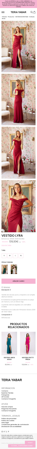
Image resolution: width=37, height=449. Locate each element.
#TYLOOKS (5, 397)
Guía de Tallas (6, 245)
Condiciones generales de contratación (15, 425)
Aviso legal (5, 423)
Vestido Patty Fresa (28, 358)
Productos (11, 17)
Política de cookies (7, 421)
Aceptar (30, 442)
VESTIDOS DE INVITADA (21, 17)
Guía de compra (7, 407)
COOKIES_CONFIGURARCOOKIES (22, 446)
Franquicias (5, 395)
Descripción (5, 290)
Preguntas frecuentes (9, 409)
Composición (6, 315)
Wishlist (6, 287)
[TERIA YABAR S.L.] (18, 12)
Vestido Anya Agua (9, 358)
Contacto (4, 391)
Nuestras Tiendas (7, 393)
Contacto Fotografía (8, 399)
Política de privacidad (8, 419)
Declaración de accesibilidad (11, 427)
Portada (4, 17)
